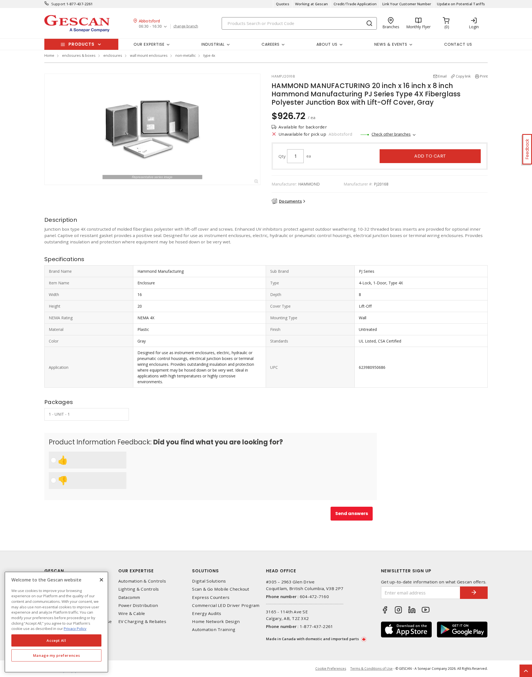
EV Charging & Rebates (142, 621)
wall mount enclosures (149, 55)
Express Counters (210, 597)
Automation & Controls (142, 581)
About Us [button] (326, 44)
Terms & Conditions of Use (371, 668)
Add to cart (430, 156)
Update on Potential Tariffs (461, 3)
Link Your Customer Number (406, 3)
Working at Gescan (311, 3)
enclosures (112, 55)
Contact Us (458, 44)
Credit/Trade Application (355, 3)
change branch (185, 26)
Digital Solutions (209, 581)
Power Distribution (138, 605)
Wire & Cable (131, 613)
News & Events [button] (390, 44)
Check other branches (391, 134)
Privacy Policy (75, 628)
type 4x (209, 55)
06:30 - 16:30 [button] (150, 26)
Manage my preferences (56, 655)
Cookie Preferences (330, 668)
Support (58, 3)
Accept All (56, 640)
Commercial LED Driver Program (225, 605)
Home (49, 55)
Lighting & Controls (138, 589)
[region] (56, 622)
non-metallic (185, 55)
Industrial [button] (213, 44)
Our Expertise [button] (149, 44)
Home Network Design (216, 621)
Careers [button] (271, 44)
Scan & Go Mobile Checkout (220, 589)
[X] (101, 580)
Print (484, 76)
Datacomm (129, 597)
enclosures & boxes (79, 55)
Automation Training (213, 629)
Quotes (282, 3)
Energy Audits (206, 613)
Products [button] (81, 44)
